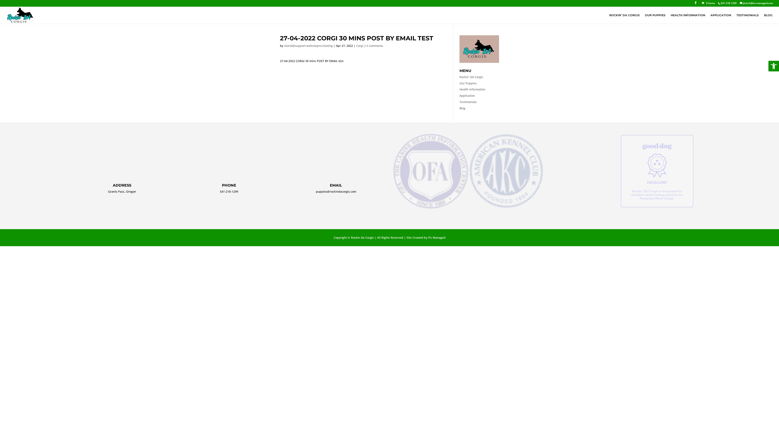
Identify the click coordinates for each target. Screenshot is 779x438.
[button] (773, 66)
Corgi (359, 46)
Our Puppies (655, 15)
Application (720, 15)
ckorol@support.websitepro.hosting (308, 46)
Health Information (688, 15)
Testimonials (747, 15)
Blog (768, 15)
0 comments (375, 46)
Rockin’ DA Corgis (624, 15)
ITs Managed (436, 237)
